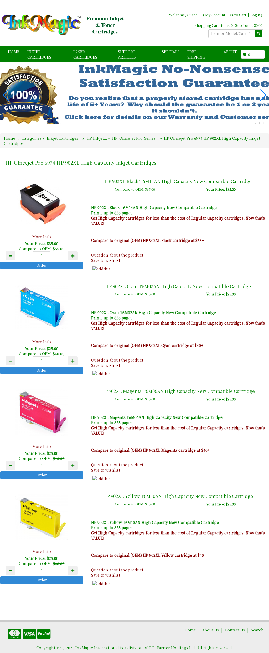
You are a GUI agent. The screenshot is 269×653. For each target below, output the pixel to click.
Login (255, 14)
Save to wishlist (105, 260)
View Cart (238, 14)
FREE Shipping (196, 54)
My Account (215, 14)
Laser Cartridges (85, 54)
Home (13, 51)
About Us (210, 630)
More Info (41, 236)
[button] (254, 123)
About (230, 51)
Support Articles (127, 54)
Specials (170, 51)
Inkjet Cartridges (39, 54)
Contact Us (235, 630)
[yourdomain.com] (63, 25)
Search (257, 630)
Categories (32, 138)
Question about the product (117, 255)
